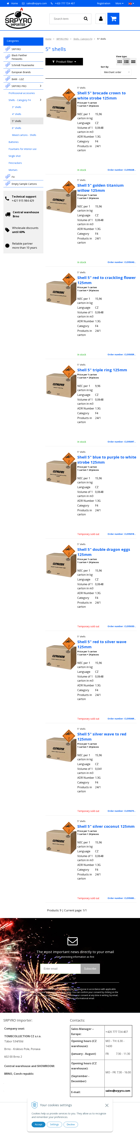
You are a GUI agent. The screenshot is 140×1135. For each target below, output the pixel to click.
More (118, 3)
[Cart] (114, 19)
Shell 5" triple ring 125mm (102, 369)
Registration (103, 3)
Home (14, 3)
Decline (71, 1124)
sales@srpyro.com (36, 3)
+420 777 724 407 (65, 3)
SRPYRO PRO (62, 38)
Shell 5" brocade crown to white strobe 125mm (101, 95)
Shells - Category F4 (82, 38)
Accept (38, 1124)
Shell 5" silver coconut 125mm (106, 826)
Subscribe (90, 968)
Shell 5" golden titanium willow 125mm (100, 188)
